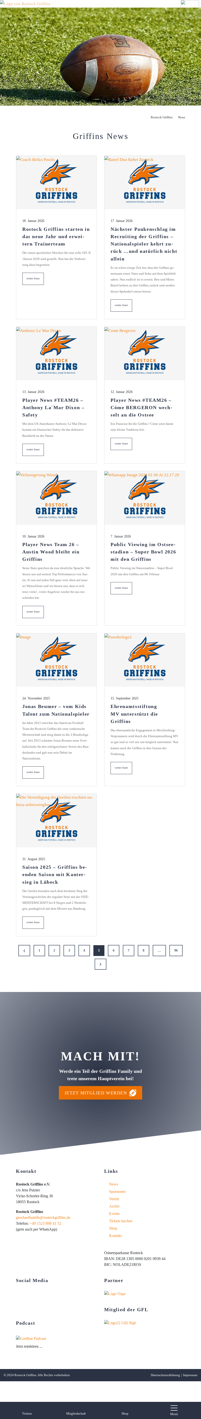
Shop (113, 1228)
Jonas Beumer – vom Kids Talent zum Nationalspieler (56, 710)
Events (114, 1213)
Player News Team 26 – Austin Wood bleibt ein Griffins (50, 552)
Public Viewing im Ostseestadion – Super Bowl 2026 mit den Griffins (143, 552)
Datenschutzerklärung (165, 1375)
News (113, 1184)
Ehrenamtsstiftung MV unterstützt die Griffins (134, 714)
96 (176, 950)
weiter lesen (35, 281)
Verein (114, 1199)
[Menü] (174, 1408)
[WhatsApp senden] (51, 1307)
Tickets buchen (120, 1221)
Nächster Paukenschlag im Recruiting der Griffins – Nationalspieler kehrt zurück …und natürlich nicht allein (144, 243)
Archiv (114, 1206)
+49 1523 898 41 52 (45, 1223)
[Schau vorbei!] (18, 1294)
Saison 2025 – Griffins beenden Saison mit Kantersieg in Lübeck (54, 874)
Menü (174, 1414)
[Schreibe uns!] (34, 1307)
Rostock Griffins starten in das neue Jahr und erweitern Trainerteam (56, 236)
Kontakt (115, 1236)
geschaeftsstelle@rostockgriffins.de (43, 1217)
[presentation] (56, 182)
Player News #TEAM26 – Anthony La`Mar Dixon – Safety (53, 407)
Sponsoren (117, 1191)
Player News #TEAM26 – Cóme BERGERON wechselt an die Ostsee (141, 407)
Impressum (190, 1375)
